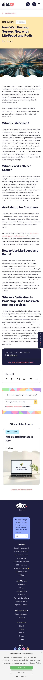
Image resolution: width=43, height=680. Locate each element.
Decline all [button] (21, 672)
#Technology (12, 432)
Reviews (21, 594)
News (21, 588)
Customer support (21, 614)
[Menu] (39, 4)
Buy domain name (21, 555)
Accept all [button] (21, 667)
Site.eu (21, 636)
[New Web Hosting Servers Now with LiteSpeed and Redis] (18, 379)
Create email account (21, 561)
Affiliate (21, 575)
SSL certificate (21, 565)
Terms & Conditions (21, 598)
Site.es (21, 639)
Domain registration (21, 551)
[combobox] (21, 536)
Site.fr (21, 632)
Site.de (21, 629)
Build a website (21, 571)
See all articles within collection (20, 362)
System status (21, 591)
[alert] (21, 665)
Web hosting (21, 558)
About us (21, 584)
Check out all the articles (20, 490)
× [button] (41, 652)
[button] (21, 677)
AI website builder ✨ (21, 568)
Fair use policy (21, 601)
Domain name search (21, 548)
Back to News (10, 13)
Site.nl (21, 626)
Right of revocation (21, 605)
